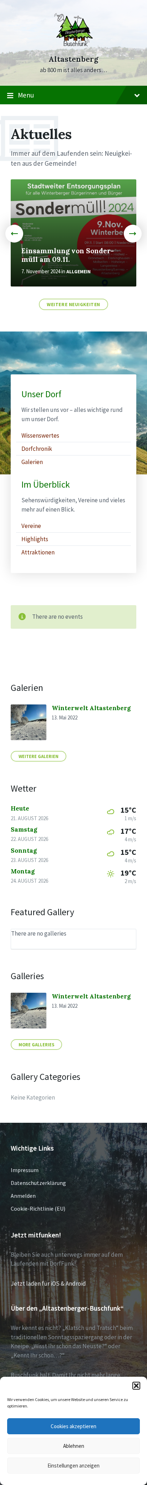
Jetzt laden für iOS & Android (48, 1283)
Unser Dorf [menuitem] (41, 394)
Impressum (25, 1169)
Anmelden (23, 1195)
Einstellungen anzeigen (73, 1465)
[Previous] (14, 234)
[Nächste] (133, 234)
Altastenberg (73, 59)
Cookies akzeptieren (73, 1426)
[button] (136, 1385)
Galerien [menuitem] (32, 462)
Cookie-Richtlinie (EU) (38, 1208)
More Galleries (36, 1044)
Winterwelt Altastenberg (91, 708)
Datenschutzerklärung (38, 1182)
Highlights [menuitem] (34, 539)
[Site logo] (73, 47)
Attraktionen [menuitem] (38, 552)
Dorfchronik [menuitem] (36, 449)
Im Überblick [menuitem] (45, 484)
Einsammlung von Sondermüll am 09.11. (67, 255)
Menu (26, 95)
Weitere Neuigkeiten (73, 304)
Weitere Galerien (39, 756)
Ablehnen (73, 1445)
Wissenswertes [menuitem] (40, 435)
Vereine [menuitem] (31, 526)
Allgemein (78, 272)
